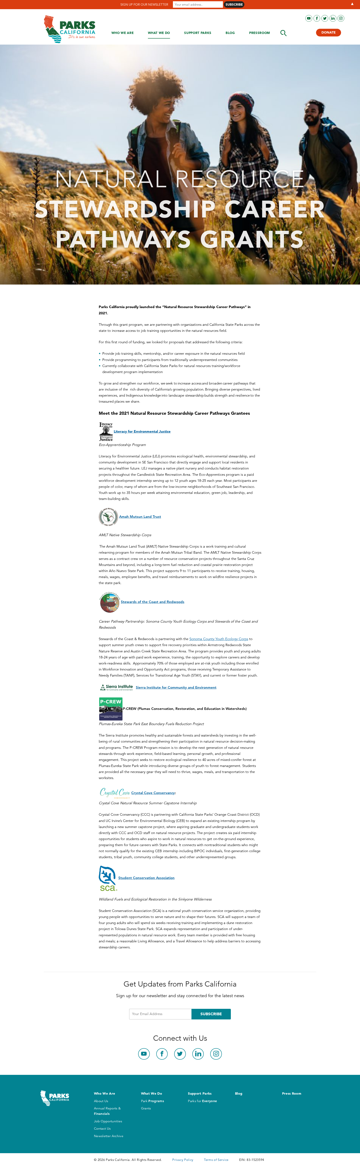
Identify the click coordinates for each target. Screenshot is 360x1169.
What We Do (159, 33)
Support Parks (197, 33)
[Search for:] (283, 33)
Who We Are (122, 33)
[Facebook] (316, 18)
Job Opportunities (108, 1121)
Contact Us (102, 1129)
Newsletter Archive (108, 1136)
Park (152, 1101)
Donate (328, 32)
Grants (146, 1108)
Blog (230, 33)
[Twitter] (324, 18)
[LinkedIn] (333, 18)
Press (259, 33)
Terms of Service (216, 1160)
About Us (101, 1101)
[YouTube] (308, 18)
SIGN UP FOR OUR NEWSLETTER (144, 4)
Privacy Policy (182, 1160)
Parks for (202, 1101)
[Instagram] (341, 18)
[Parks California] (69, 29)
